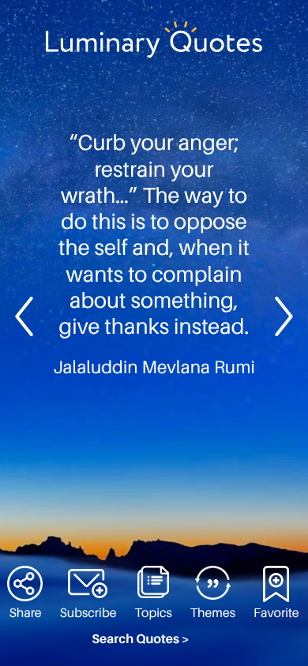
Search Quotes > (141, 639)
